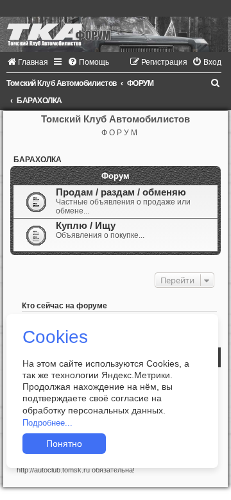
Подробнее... (47, 423)
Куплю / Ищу (86, 226)
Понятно (64, 443)
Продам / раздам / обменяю (121, 192)
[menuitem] (27, 62)
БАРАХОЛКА (37, 159)
